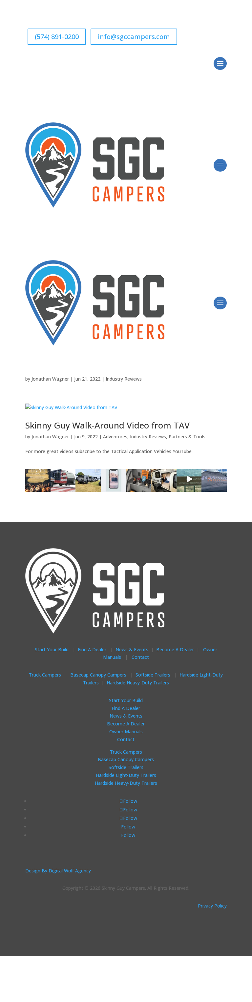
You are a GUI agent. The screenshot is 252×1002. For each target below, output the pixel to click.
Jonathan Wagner (50, 379)
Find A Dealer (92, 649)
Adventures (115, 436)
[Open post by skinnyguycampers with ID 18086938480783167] (164, 479)
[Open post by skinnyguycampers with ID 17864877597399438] (88, 479)
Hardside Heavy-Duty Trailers (138, 682)
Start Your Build (52, 649)
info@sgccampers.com (134, 36)
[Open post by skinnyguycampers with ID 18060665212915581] (189, 479)
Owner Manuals (126, 731)
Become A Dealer (175, 649)
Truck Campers (45, 675)
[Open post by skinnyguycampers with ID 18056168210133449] (113, 479)
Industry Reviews (124, 379)
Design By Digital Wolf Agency (58, 870)
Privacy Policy (212, 906)
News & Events (132, 649)
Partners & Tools (187, 436)
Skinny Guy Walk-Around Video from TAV (107, 425)
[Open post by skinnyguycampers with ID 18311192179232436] (214, 479)
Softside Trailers (153, 675)
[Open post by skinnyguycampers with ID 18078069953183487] (38, 479)
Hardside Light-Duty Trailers (126, 775)
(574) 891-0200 (57, 36)
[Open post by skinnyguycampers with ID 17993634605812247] (138, 479)
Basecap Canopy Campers (99, 675)
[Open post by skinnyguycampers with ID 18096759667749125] (63, 479)
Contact (140, 657)
